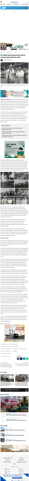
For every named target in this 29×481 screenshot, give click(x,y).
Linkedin (22, 471)
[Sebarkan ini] (18, 358)
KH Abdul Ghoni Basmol (5, 346)
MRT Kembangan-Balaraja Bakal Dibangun (14, 435)
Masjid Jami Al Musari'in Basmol (20, 348)
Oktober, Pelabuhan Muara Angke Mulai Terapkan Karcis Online (22, 364)
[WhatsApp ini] (27, 358)
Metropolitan (14, 419)
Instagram (8, 471)
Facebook (8, 469)
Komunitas (8, 413)
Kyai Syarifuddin (4, 316)
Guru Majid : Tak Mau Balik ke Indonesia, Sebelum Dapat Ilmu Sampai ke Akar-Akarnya (21, 384)
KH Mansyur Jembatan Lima (6, 348)
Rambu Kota (8, 351)
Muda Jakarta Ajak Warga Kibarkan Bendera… (16, 415)
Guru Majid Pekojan (5, 344)
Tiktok (22, 473)
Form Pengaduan (7, 462)
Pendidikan (7, 439)
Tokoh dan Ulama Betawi (6, 353)
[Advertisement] (14, 27)
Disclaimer (7, 460)
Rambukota (14, 351)
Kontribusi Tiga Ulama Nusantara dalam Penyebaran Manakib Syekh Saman (7, 384)
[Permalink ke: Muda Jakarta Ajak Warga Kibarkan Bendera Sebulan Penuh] (14, 404)
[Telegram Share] (24, 358)
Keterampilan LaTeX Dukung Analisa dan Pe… (15, 440)
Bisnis (6, 428)
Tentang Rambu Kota (7, 458)
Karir (14, 464)
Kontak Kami (21, 460)
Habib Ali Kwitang (14, 344)
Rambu (2, 351)
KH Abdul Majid (15, 346)
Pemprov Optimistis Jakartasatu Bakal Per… (15, 430)
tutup (2, 474)
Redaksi (21, 458)
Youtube (8, 473)
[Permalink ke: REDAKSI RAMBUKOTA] (1, 60)
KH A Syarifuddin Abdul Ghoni (16, 310)
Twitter (22, 469)
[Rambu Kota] (14, 1)
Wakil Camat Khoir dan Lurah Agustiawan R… (16, 420)
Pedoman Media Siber (21, 462)
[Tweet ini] (21, 358)
